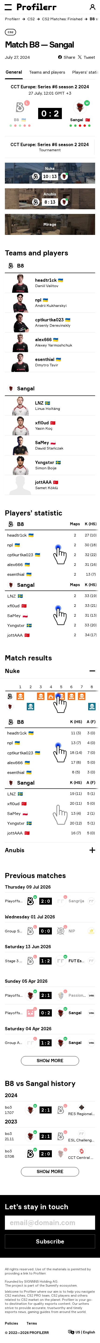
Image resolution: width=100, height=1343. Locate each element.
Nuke (50, 168)
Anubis (49, 194)
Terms (32, 1323)
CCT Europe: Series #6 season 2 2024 (49, 144)
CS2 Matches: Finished (62, 19)
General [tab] (14, 72)
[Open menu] (8, 7)
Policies (11, 1323)
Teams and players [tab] (47, 72)
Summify (52, 1285)
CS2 (31, 19)
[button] (50, 670)
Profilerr (12, 19)
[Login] (92, 7)
